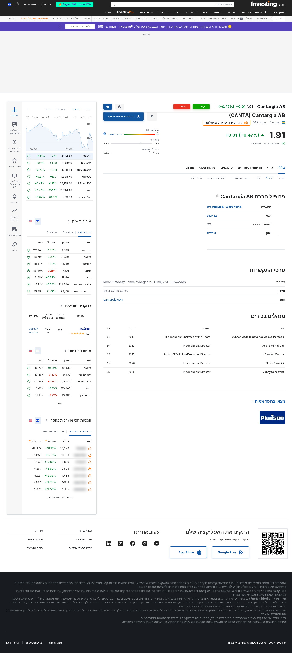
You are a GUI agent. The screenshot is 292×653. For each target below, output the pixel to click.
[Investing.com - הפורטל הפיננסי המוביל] (268, 4)
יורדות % (52, 232)
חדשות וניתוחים (250, 167)
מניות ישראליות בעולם (165, 18)
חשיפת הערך (115, 134)
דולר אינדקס (84, 197)
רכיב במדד (196, 178)
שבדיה (211, 233)
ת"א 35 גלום (83, 169)
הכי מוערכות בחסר (80, 431)
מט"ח (88, 109)
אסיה (87, 18)
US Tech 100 (83, 183)
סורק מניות (146, 12)
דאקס (88, 190)
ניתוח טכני (207, 167)
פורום (189, 167)
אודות (39, 530)
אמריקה (127, 18)
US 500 (86, 176)
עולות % (68, 232)
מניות (279, 18)
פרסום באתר (35, 539)
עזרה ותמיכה (35, 548)
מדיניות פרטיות (34, 642)
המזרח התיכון (100, 18)
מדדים (75, 109)
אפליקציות (85, 530)
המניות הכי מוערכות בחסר (71, 420)
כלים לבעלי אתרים (80, 548)
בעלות (258, 178)
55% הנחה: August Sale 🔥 (75, 4)
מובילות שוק (81, 221)
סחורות (62, 109)
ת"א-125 (86, 163)
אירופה (115, 18)
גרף (270, 167)
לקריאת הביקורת (33, 330)
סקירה (281, 178)
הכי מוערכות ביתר (53, 431)
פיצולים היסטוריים (216, 178)
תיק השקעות (84, 539)
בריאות (212, 215)
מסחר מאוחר (187, 18)
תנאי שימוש (55, 642)
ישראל (249, 18)
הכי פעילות (84, 232)
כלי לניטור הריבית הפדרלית (66, 18)
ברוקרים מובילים (78, 306)
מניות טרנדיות (80, 351)
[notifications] (17, 4)
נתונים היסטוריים (240, 178)
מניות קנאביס (142, 18)
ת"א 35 (87, 156)
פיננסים (226, 167)
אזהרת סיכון (12, 642)
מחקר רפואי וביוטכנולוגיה (224, 207)
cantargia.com (113, 299)
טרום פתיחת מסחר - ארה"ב (212, 18)
